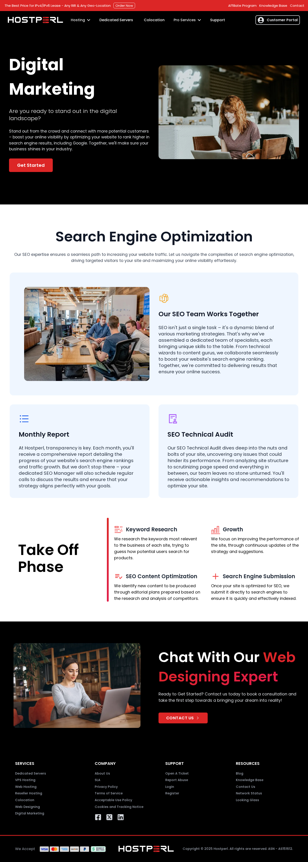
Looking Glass (247, 800)
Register (172, 793)
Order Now (124, 5)
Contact (297, 5)
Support (217, 20)
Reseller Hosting (28, 793)
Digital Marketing (29, 813)
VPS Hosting (25, 780)
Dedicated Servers (116, 20)
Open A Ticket (177, 773)
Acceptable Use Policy (113, 800)
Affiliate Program (242, 5)
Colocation (154, 20)
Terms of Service (109, 793)
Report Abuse (176, 780)
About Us (102, 773)
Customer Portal (282, 20)
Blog (239, 773)
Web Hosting (26, 786)
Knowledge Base (273, 5)
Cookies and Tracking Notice (119, 807)
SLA (97, 780)
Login (169, 786)
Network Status (249, 793)
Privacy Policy (106, 786)
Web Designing (27, 807)
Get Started (31, 165)
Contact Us (245, 786)
